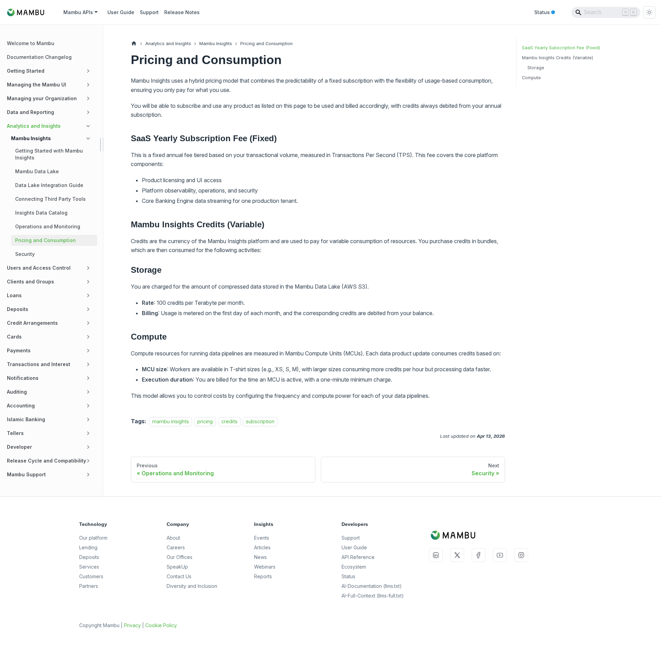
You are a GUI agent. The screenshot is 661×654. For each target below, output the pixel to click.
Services (89, 567)
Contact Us (179, 576)
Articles (262, 547)
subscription (260, 421)
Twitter (457, 555)
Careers (176, 547)
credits (229, 421)
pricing (205, 421)
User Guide (120, 12)
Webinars (264, 567)
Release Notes (182, 12)
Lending (88, 547)
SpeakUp (177, 567)
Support (149, 12)
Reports (263, 576)
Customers (91, 576)
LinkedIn (436, 555)
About (173, 538)
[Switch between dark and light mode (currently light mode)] (649, 12)
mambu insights (170, 421)
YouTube (500, 555)
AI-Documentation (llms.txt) (372, 586)
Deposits (89, 557)
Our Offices (179, 557)
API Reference (358, 557)
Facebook (478, 555)
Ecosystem (354, 567)
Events (261, 538)
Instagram (521, 555)
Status (544, 12)
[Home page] (134, 43)
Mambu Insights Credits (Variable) (557, 57)
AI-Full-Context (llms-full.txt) (373, 596)
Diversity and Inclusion (192, 586)
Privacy (132, 625)
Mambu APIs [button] (78, 12)
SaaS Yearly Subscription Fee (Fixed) (561, 47)
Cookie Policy (161, 625)
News (260, 557)
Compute (531, 77)
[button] (50, 70)
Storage (535, 67)
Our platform (93, 538)
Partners (88, 586)
